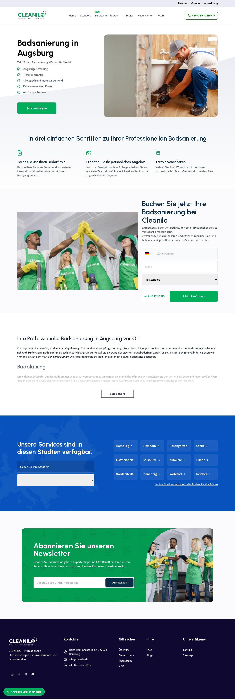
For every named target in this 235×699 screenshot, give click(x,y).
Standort (85, 15)
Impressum (125, 660)
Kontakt (187, 649)
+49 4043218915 (154, 296)
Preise (129, 15)
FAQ (149, 649)
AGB (121, 666)
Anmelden (119, 582)
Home (72, 15)
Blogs (149, 655)
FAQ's (160, 15)
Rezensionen (145, 15)
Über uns (124, 649)
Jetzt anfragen (37, 108)
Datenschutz (126, 655)
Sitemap (188, 655)
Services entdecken (106, 15)
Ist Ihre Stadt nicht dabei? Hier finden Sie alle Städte (186, 484)
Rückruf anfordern (194, 296)
